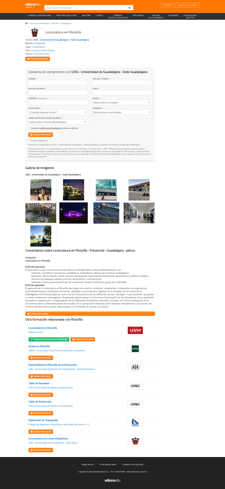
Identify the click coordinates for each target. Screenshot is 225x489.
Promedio (96, 108)
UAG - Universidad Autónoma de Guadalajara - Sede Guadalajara (61, 369)
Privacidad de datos (108, 464)
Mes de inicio (34, 108)
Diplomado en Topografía (43, 420)
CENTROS (167, 5)
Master (155, 16)
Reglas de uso (88, 464)
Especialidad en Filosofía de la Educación (52, 365)
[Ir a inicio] (26, 23)
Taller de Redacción (39, 401)
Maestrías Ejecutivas (66, 15)
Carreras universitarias (39, 15)
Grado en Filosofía (39, 346)
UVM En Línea (35, 332)
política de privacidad (49, 128)
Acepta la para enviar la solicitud (55, 128)
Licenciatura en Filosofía (42, 328)
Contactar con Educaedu (132, 464)
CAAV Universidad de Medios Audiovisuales (50, 387)
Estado (95, 98)
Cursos (99, 15)
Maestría (86, 15)
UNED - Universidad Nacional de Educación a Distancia (56, 350)
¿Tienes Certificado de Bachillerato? (44, 118)
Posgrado (173, 15)
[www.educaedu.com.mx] (112, 480)
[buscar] (129, 7)
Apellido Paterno (100, 79)
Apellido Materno (36, 88)
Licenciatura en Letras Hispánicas (48, 438)
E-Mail (95, 88)
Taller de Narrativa (38, 383)
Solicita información (42, 134)
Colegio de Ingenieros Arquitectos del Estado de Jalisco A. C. (59, 424)
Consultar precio (41, 53)
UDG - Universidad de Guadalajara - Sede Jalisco (53, 442)
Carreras (118, 16)
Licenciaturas (190, 16)
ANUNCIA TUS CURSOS (187, 5)
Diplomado (138, 15)
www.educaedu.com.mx (137, 471)
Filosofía (55, 23)
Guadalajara (66, 23)
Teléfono (37, 98)
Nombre (32, 79)
